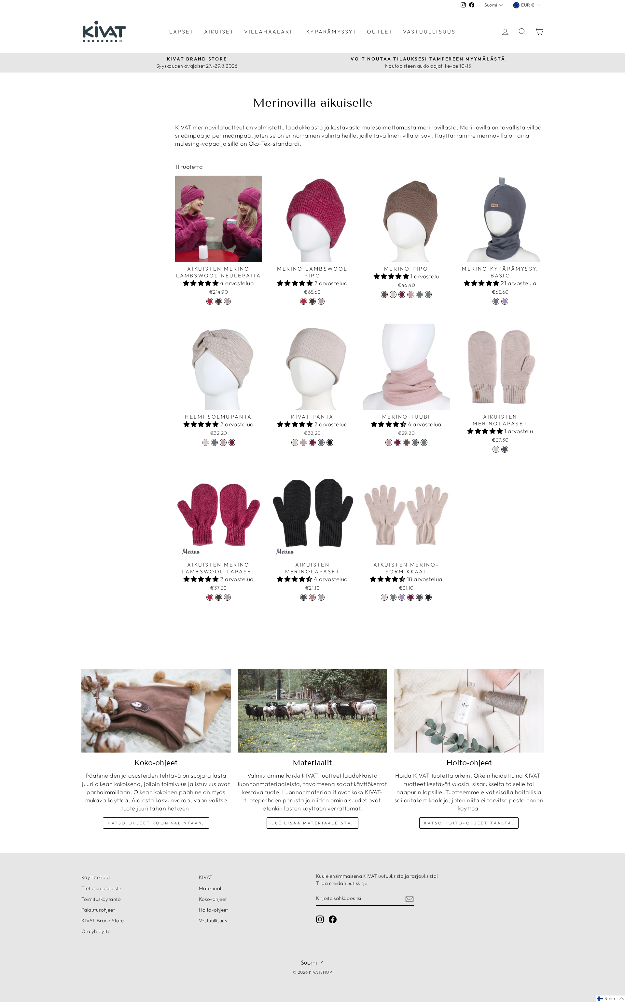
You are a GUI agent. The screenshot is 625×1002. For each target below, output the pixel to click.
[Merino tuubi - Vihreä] (424, 442)
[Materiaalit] (312, 711)
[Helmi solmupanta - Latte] (205, 442)
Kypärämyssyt (331, 31)
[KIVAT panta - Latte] (295, 442)
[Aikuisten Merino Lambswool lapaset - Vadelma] (210, 597)
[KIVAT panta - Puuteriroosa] (303, 442)
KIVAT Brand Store (102, 920)
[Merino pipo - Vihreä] (428, 294)
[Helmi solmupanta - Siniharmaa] (214, 442)
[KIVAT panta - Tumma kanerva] (312, 442)
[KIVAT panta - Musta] (330, 442)
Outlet (380, 31)
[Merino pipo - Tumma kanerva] (402, 294)
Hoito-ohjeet (213, 910)
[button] (201, 283)
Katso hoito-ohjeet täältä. (469, 823)
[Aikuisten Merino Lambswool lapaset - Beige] (227, 597)
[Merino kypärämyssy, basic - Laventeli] (505, 301)
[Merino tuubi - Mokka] (406, 442)
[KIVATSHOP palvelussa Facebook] (333, 919)
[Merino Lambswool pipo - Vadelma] (303, 301)
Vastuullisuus (429, 31)
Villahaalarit (270, 31)
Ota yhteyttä (96, 931)
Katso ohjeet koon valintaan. (156, 823)
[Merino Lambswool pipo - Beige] (321, 301)
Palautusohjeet (98, 910)
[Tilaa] (409, 898)
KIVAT (206, 877)
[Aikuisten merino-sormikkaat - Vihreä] (393, 597)
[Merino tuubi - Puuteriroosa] (389, 442)
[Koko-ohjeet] (156, 711)
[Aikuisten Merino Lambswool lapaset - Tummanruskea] (218, 597)
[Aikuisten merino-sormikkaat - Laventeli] (402, 597)
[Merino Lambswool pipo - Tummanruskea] (312, 301)
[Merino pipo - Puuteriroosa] (411, 294)
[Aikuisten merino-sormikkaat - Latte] (384, 597)
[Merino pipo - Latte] (393, 294)
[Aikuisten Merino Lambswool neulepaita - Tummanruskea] (218, 301)
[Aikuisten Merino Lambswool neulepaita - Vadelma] (210, 301)
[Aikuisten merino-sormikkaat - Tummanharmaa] (419, 597)
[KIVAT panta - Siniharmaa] (321, 442)
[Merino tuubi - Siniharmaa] (415, 442)
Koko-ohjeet (213, 899)
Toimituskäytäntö (101, 899)
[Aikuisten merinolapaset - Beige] (321, 597)
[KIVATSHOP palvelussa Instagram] (320, 919)
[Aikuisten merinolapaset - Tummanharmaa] (505, 449)
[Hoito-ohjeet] (469, 711)
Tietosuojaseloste (101, 888)
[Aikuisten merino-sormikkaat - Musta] (428, 597)
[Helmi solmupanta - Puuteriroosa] (223, 442)
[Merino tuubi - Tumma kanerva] (398, 442)
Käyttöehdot (95, 877)
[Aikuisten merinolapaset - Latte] (496, 449)
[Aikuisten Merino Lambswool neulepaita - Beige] (227, 301)
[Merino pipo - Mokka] (384, 294)
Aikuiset (219, 31)
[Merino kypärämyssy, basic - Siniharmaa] (496, 301)
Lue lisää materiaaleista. (312, 823)
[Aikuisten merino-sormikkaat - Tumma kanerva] (411, 597)
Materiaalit (211, 888)
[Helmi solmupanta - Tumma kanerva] (232, 442)
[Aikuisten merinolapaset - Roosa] (312, 597)
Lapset (181, 31)
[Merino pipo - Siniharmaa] (419, 294)
